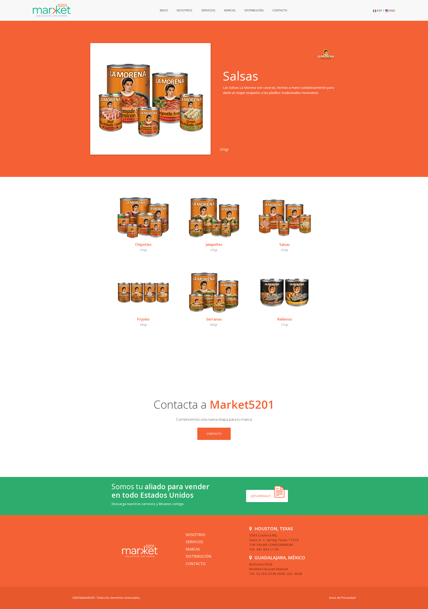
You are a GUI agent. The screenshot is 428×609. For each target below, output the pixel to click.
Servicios (208, 10)
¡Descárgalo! (261, 496)
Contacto (279, 10)
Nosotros (184, 10)
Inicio (164, 10)
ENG (392, 10)
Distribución (254, 10)
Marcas (230, 10)
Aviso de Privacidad (342, 598)
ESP (379, 10)
